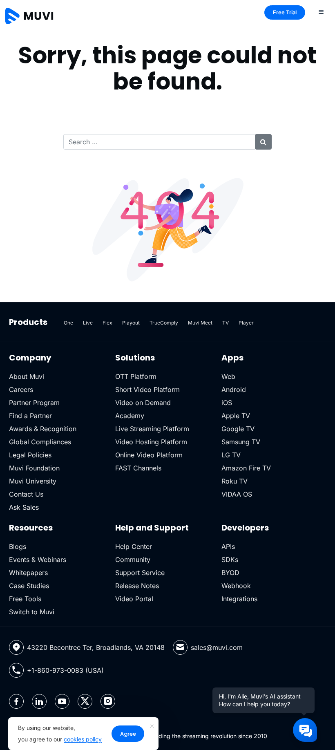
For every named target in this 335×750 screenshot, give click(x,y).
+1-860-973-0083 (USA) (65, 670)
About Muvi (26, 376)
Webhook (236, 586)
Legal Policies (30, 455)
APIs (228, 546)
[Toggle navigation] (321, 11)
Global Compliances (40, 442)
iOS (226, 403)
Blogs (17, 546)
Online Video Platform (149, 455)
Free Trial (285, 12)
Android (233, 389)
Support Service (140, 573)
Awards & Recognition (42, 429)
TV (225, 323)
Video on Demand (143, 403)
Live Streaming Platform (152, 429)
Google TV (238, 429)
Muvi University (32, 481)
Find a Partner (30, 416)
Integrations (239, 599)
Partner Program (34, 403)
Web (228, 376)
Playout (131, 323)
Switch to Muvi (31, 612)
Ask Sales (24, 507)
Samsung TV (240, 442)
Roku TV (234, 481)
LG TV (231, 455)
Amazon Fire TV (246, 468)
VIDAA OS (236, 494)
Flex (107, 323)
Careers (21, 389)
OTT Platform (135, 376)
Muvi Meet (200, 323)
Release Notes (137, 586)
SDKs (229, 559)
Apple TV (235, 416)
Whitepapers (28, 573)
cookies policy (83, 739)
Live (88, 323)
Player (246, 323)
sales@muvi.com (217, 647)
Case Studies (29, 586)
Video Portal (134, 599)
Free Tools (25, 599)
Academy (129, 416)
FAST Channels (138, 468)
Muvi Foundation (34, 468)
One (68, 323)
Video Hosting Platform (151, 442)
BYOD (230, 573)
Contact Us (26, 494)
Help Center (133, 546)
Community (132, 559)
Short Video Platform (147, 389)
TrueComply (164, 323)
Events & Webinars (37, 559)
